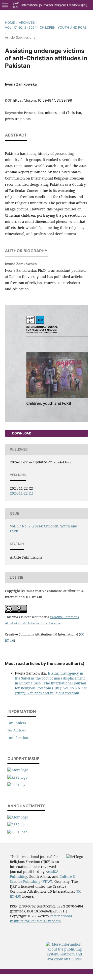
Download (21, 433)
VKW (47, 881)
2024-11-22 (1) (21, 493)
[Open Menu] (5, 5)
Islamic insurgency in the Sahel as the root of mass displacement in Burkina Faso (50, 678)
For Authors (16, 730)
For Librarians (18, 737)
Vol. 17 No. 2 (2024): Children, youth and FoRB (46, 27)
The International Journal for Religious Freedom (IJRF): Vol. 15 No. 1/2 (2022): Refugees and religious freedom (51, 688)
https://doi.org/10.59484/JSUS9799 (42, 100)
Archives (27, 22)
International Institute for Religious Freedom (41, 918)
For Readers (16, 723)
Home (10, 22)
